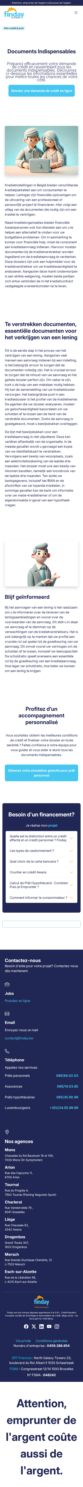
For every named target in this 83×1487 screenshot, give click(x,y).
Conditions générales (51, 1341)
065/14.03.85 (67, 1086)
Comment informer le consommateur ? (38, 898)
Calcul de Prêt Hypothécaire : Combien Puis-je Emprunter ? (39, 885)
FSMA (14, 1369)
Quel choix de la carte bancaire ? (34, 861)
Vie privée (23, 1341)
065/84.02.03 (67, 1076)
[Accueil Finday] (14, 13)
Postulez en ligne (17, 1001)
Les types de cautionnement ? (32, 851)
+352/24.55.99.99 (64, 1108)
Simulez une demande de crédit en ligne (41, 91)
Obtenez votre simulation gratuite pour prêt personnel (41, 772)
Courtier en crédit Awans (28, 872)
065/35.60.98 (67, 1097)
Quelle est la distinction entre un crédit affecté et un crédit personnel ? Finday (38, 838)
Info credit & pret (14, 28)
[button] (76, 13)
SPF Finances (22, 1358)
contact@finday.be (19, 1038)
